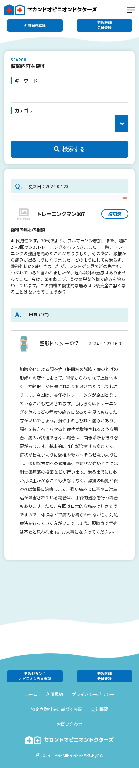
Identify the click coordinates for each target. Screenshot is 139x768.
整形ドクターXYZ (59, 343)
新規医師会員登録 (104, 25)
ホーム (31, 694)
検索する (73, 149)
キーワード (26, 80)
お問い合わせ (69, 724)
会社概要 (99, 709)
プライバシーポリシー (93, 694)
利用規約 (54, 694)
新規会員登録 (35, 25)
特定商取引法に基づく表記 (56, 709)
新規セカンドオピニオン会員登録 (35, 676)
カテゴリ (24, 110)
